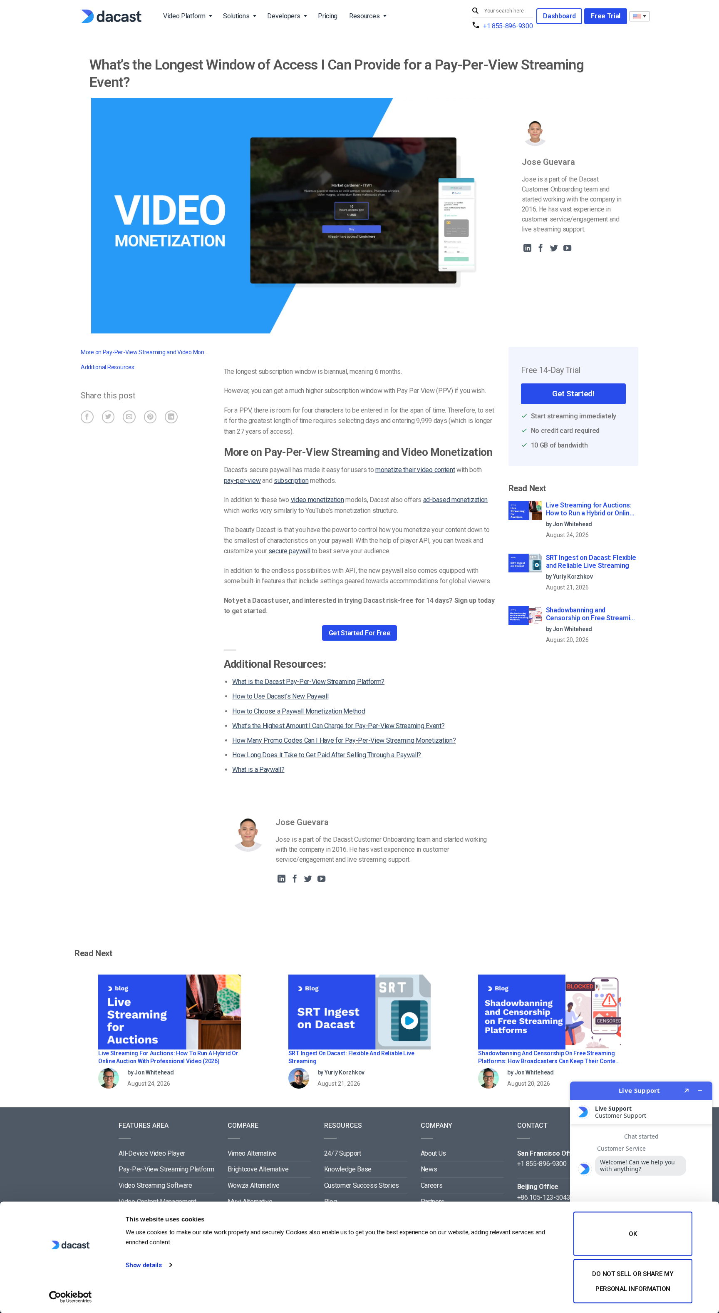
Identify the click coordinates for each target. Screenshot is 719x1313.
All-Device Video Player (152, 1153)
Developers (283, 16)
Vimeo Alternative (252, 1153)
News (429, 1169)
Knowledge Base (348, 1169)
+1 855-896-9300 (508, 26)
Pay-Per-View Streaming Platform (166, 1169)
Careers (432, 1185)
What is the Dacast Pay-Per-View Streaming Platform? (308, 682)
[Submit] (476, 11)
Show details (143, 1265)
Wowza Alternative (254, 1185)
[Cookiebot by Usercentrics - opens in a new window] (70, 1297)
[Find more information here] (641, 1194)
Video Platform (184, 16)
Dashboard (559, 16)
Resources (364, 16)
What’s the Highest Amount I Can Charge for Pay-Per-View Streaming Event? (338, 726)
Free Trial (605, 16)
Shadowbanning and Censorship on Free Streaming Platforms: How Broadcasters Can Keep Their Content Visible (592, 614)
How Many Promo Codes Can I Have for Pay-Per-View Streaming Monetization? (344, 740)
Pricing (327, 16)
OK (633, 1234)
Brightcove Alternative (258, 1169)
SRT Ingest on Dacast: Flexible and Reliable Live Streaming (591, 561)
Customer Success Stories (361, 1185)
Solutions (236, 16)
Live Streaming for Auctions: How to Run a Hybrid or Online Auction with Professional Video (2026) (590, 509)
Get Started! (573, 393)
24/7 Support (342, 1153)
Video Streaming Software (155, 1185)
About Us (433, 1153)
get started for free (360, 633)
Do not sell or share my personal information (632, 1281)
